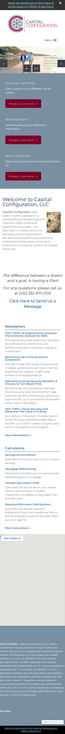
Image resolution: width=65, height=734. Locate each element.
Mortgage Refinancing (20, 468)
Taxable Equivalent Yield (22, 482)
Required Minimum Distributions (28, 504)
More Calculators (17, 528)
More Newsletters (18, 435)
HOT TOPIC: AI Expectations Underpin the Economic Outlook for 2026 (31, 334)
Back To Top (51, 722)
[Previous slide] (4, 63)
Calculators (14, 448)
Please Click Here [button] (21, 103)
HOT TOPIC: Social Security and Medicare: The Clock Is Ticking (26, 410)
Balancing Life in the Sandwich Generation (26, 358)
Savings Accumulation (20, 454)
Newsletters (15, 326)
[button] (50, 40)
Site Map (5, 711)
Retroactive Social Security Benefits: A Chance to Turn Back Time (31, 382)
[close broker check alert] (60, 3)
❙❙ (36, 68)
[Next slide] (61, 63)
